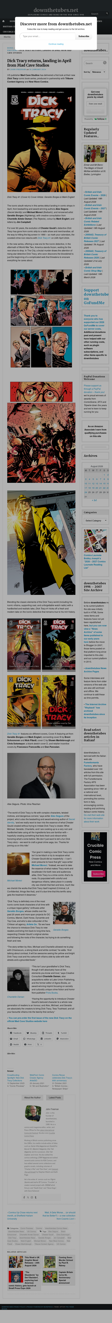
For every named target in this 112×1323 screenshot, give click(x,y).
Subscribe (84, 36)
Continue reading (56, 44)
